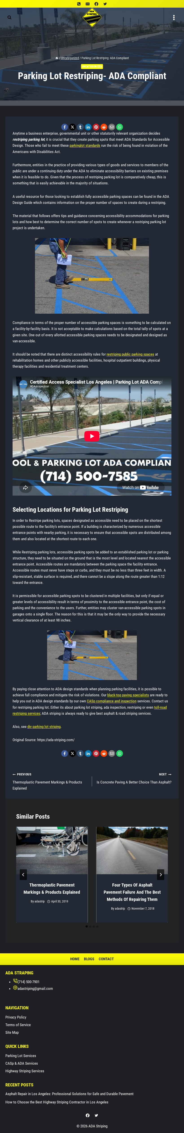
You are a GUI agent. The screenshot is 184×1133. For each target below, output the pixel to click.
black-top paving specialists (128, 695)
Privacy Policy (15, 1017)
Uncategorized (92, 66)
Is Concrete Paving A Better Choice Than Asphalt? (134, 778)
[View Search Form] (9, 17)
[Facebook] (96, 4)
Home (74, 959)
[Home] (56, 58)
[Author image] (26, 901)
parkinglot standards (85, 145)
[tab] (86, 926)
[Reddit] (104, 127)
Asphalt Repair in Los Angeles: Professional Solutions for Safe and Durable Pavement (69, 1094)
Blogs (89, 959)
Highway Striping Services (24, 1071)
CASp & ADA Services (21, 1063)
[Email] (87, 4)
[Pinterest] (96, 127)
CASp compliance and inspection (111, 701)
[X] (72, 127)
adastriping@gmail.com (35, 988)
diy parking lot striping (44, 726)
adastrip (40, 901)
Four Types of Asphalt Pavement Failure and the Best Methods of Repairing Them (132, 892)
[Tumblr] (80, 127)
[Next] (160, 874)
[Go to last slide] (23, 874)
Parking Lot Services (20, 1055)
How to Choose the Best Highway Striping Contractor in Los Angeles (56, 1102)
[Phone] (79, 4)
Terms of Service (18, 1025)
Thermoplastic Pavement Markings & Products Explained (47, 781)
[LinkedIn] (88, 127)
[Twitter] (105, 4)
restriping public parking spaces (130, 354)
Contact (106, 959)
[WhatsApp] (119, 127)
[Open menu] (174, 17)
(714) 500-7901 (28, 982)
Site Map (12, 1032)
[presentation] (52, 850)
